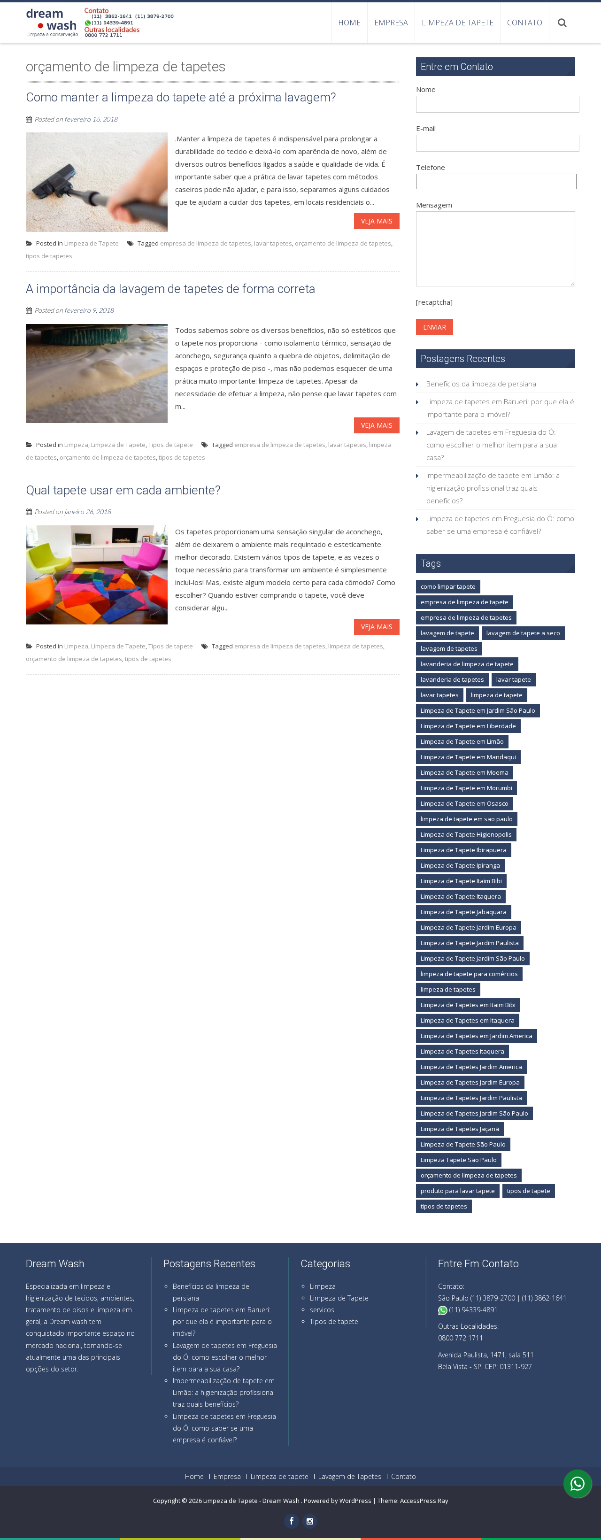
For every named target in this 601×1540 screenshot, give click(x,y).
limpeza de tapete (497, 695)
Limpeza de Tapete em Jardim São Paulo (478, 710)
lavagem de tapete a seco (523, 633)
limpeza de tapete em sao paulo (467, 819)
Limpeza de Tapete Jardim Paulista (470, 943)
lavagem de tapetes (449, 648)
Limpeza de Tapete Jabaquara (464, 912)
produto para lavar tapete (458, 1190)
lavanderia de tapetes (452, 679)
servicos (322, 1309)
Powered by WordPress (337, 1500)
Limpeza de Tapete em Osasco (465, 803)
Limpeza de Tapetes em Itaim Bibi (468, 1005)
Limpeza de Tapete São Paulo (463, 1144)
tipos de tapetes (49, 256)
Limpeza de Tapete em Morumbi (466, 788)
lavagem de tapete (447, 633)
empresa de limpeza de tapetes (205, 243)
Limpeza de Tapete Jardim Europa (468, 927)
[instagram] (309, 1521)
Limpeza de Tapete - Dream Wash (252, 1500)
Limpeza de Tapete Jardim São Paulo (473, 958)
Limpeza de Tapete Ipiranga (460, 865)
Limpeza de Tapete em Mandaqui (468, 757)
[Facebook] (291, 1521)
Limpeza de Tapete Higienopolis (466, 834)
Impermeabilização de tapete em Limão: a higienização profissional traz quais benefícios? (493, 487)
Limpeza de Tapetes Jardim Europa (470, 1082)
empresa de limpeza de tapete (465, 602)
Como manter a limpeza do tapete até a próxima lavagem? (181, 97)
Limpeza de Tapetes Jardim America (471, 1067)
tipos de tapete (528, 1190)
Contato (524, 22)
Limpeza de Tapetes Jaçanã (460, 1128)
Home (349, 22)
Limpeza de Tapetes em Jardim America (476, 1036)
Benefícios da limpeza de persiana (481, 383)
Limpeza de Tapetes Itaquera (462, 1051)
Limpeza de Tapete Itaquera (461, 896)
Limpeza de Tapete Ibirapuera (464, 850)
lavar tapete (513, 679)
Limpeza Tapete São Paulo (459, 1159)
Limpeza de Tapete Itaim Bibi (461, 881)
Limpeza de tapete (457, 22)
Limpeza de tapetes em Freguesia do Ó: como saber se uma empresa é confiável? (224, 1428)
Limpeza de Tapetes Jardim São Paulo (474, 1113)
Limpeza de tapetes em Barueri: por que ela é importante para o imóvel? (222, 1321)
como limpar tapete (448, 586)
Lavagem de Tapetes (349, 1476)
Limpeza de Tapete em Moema (465, 772)
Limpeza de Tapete (91, 243)
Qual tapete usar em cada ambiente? (123, 490)
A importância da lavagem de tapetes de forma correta (171, 289)
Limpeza (76, 444)
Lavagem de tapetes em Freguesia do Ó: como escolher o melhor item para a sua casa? (491, 444)
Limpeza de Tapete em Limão (462, 741)
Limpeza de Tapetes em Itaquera (468, 1020)
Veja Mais (377, 220)
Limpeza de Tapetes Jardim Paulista (471, 1097)
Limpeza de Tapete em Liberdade (468, 726)
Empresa (391, 22)
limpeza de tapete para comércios (469, 974)
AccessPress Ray (424, 1500)
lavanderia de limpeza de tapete (467, 664)
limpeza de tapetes (355, 646)
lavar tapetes (273, 243)
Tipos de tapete (170, 444)
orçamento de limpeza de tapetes (343, 243)
